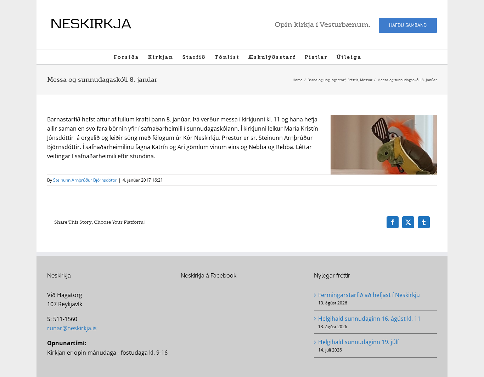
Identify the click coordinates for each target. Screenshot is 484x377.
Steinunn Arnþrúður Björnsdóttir (85, 180)
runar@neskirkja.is (72, 328)
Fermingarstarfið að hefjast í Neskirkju (369, 295)
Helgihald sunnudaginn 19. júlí (358, 342)
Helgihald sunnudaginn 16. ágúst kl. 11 (369, 318)
